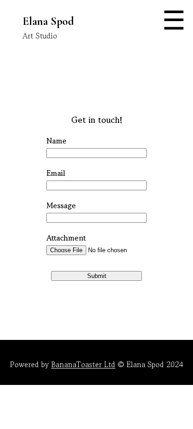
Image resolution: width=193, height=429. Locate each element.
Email (55, 173)
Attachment (66, 237)
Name (56, 140)
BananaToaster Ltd (83, 364)
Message (61, 205)
